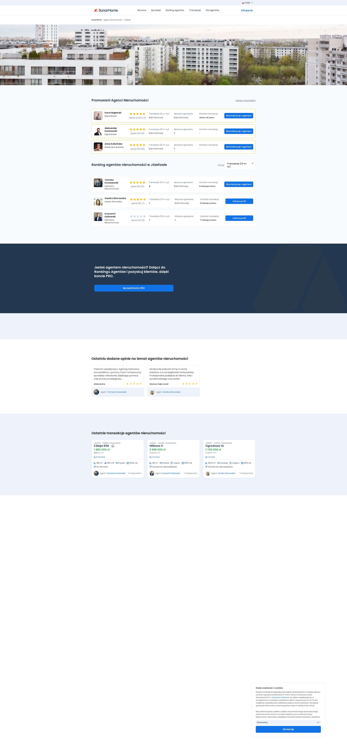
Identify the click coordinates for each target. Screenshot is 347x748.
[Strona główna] (106, 10)
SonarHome (96, 20)
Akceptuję (288, 729)
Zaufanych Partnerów (280, 697)
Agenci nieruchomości (113, 20)
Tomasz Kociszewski (116, 392)
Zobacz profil (239, 201)
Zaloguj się (247, 10)
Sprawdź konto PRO (134, 288)
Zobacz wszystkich (246, 101)
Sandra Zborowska (171, 392)
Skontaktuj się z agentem (238, 115)
